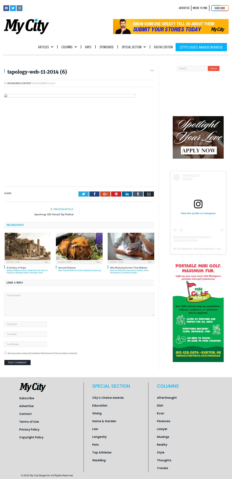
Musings (163, 437)
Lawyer (162, 429)
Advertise (26, 406)
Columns (67, 47)
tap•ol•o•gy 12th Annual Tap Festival (53, 214)
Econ (160, 413)
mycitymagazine (205, 248)
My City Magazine (182, 248)
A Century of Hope (27, 270)
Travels (162, 468)
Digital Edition (163, 47)
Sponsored (106, 47)
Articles (43, 47)
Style (160, 452)
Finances (163, 421)
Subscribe (26, 398)
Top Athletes (102, 452)
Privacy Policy (29, 429)
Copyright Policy (31, 437)
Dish (160, 406)
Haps (88, 47)
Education (99, 406)
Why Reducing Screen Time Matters (129, 270)
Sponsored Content (19, 83)
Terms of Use (29, 422)
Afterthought (167, 398)
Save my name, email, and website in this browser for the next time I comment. (42, 353)
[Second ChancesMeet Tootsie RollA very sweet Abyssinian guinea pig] (79, 248)
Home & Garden (104, 421)
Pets (95, 445)
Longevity (99, 437)
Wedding (99, 460)
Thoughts (164, 460)
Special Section (132, 47)
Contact (25, 414)
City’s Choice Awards (108, 398)
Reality (162, 445)
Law (95, 429)
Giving (97, 413)
